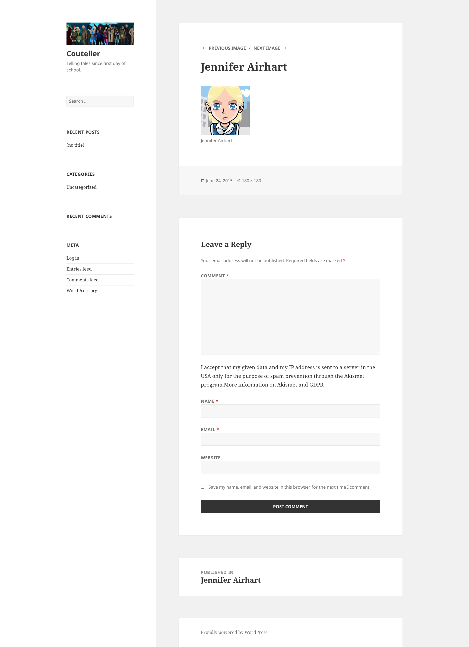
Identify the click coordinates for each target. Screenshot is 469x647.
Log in (72, 258)
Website (210, 458)
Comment (215, 276)
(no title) (75, 145)
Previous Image (227, 48)
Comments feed (82, 280)
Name (209, 401)
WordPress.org (81, 291)
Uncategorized (81, 187)
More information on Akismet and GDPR (273, 384)
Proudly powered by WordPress (234, 632)
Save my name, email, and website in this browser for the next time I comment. (289, 487)
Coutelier (83, 53)
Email (210, 429)
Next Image (266, 48)
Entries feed (79, 269)
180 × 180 (251, 181)
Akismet (354, 375)
